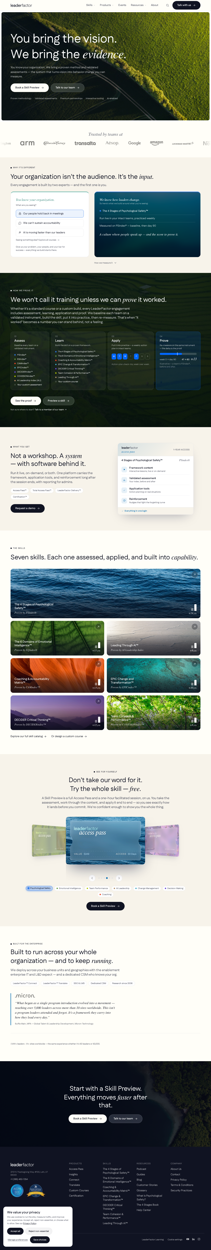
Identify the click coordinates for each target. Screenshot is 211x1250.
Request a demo (25, 508)
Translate (74, 1185)
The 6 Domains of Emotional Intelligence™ (117, 1180)
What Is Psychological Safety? (149, 1197)
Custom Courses (79, 1190)
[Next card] (119, 878)
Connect (74, 1180)
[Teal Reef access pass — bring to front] (162, 840)
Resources (137, 5)
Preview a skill (56, 401)
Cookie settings (175, 1239)
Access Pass (76, 1169)
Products (105, 5)
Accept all (15, 1231)
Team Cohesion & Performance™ (113, 1216)
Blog (139, 1180)
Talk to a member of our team (51, 409)
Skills (89, 5)
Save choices (39, 1239)
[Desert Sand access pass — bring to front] (105, 840)
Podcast (141, 1169)
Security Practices (181, 1190)
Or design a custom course (67, 736)
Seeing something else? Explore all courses (36, 240)
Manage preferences (18, 1239)
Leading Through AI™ (115, 1223)
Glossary (142, 1190)
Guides (141, 1174)
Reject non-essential (39, 1231)
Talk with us (184, 5)
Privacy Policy (179, 1180)
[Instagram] (198, 1240)
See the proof (23, 401)
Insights (73, 1174)
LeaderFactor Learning (153, 1239)
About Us (176, 1169)
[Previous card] (92, 878)
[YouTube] (187, 1240)
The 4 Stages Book (148, 1205)
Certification (76, 1196)
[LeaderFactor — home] (21, 5)
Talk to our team (65, 88)
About (154, 5)
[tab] (99, 878)
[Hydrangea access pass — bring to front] (49, 840)
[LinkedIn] (193, 1240)
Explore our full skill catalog (27, 736)
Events (122, 5)
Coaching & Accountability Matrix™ (116, 1189)
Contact (175, 1174)
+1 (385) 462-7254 (19, 1179)
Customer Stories (147, 1185)
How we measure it (103, 262)
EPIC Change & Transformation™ (113, 1198)
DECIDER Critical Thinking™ (112, 1207)
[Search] (167, 5)
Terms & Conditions (182, 1185)
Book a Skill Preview (27, 88)
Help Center (144, 1210)
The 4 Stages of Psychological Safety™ (116, 1171)
